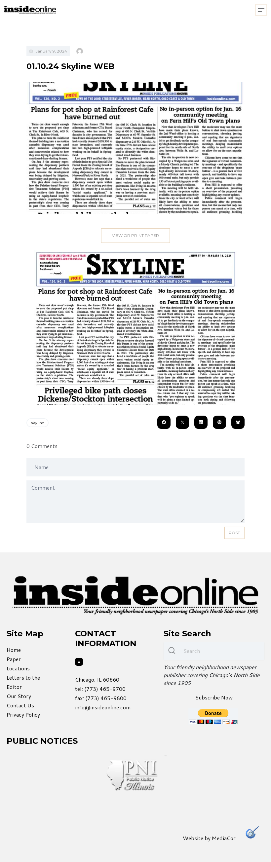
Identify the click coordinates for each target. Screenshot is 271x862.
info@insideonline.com (103, 707)
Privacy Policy (23, 714)
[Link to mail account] (79, 661)
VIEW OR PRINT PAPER (135, 235)
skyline (37, 422)
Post (234, 532)
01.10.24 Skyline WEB (70, 66)
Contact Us (20, 705)
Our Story (19, 696)
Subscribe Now (214, 697)
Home (14, 650)
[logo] (30, 10)
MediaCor (224, 838)
